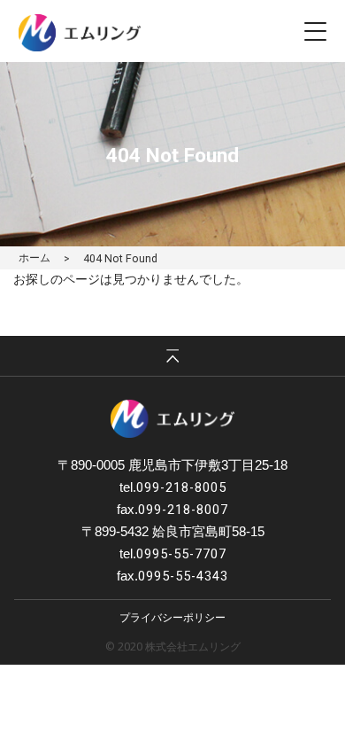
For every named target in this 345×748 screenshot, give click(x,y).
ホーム (34, 257)
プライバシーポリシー (172, 617)
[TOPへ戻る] (172, 356)
